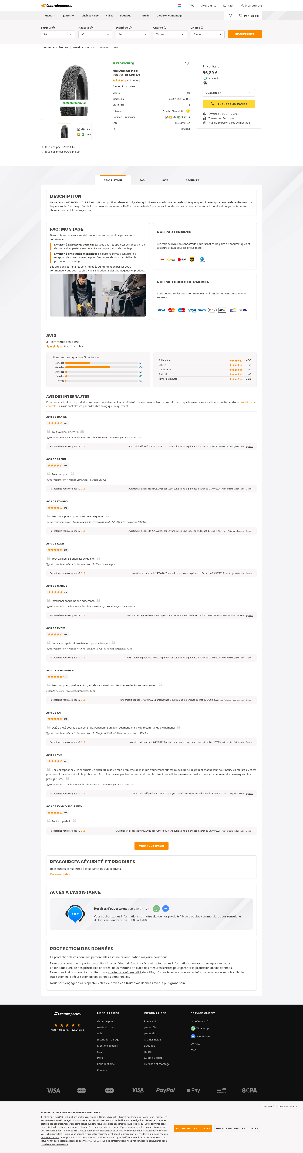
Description (112, 180)
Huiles (109, 15)
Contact (228, 6)
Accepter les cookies (193, 1128)
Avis (165, 180)
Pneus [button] (49, 15)
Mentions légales (107, 1045)
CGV (99, 1051)
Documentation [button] (60, 874)
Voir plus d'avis (151, 846)
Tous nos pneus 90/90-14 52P (62, 151)
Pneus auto (150, 1021)
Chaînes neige (90, 15)
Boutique (126, 15)
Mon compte (253, 6)
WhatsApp (202, 1028)
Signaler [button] (249, 446)
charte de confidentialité (125, 972)
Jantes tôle (150, 1027)
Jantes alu (150, 1033)
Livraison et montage (169, 15)
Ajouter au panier (232, 104)
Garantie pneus (106, 1021)
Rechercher (245, 34)
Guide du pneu (106, 1027)
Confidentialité (106, 1064)
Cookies (102, 1070)
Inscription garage (108, 1039)
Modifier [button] (186, 99)
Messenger (203, 1036)
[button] (98, 363)
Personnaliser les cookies (237, 1128)
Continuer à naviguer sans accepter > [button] (281, 1106)
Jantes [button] (67, 15)
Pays (100, 1057)
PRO (191, 6)
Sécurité (193, 180)
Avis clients (208, 6)
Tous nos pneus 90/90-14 (60, 147)
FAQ (142, 180)
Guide (145, 15)
